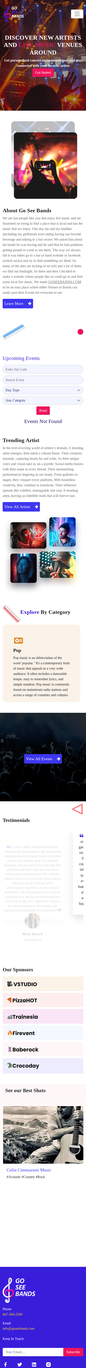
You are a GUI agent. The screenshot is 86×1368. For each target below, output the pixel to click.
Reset (43, 410)
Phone (7, 1309)
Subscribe (73, 1352)
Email (7, 1323)
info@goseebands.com (18, 1328)
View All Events (39, 758)
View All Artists (17, 506)
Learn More (14, 303)
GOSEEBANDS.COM (64, 282)
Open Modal (15, 1199)
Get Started (43, 72)
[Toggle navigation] (77, 14)
